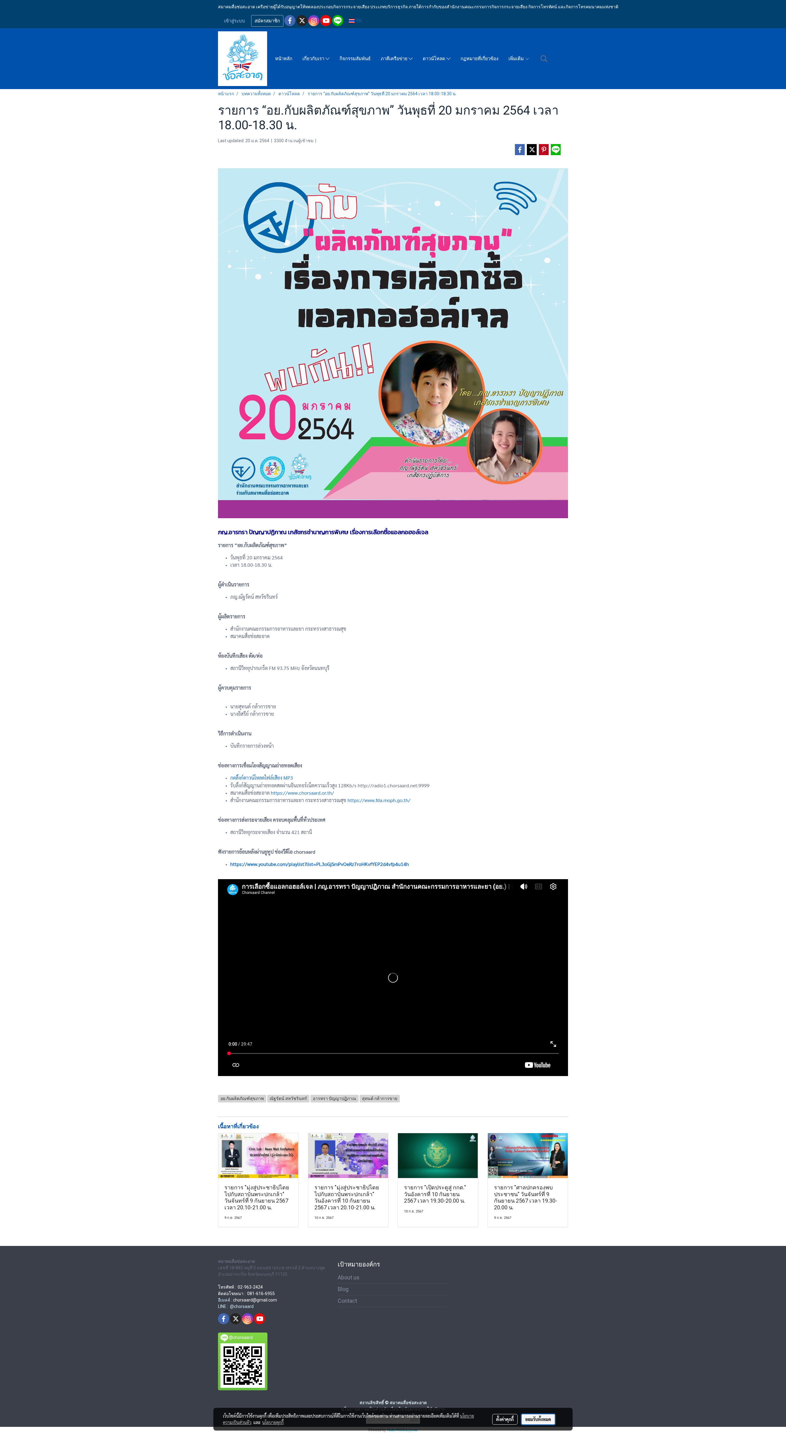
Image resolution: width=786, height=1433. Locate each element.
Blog (343, 1289)
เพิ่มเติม (516, 58)
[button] (544, 59)
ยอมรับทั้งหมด (538, 1419)
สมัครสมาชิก (267, 21)
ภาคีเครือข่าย (395, 58)
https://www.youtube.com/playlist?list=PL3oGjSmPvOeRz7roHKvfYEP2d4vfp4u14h (319, 864)
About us (349, 1277)
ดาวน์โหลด (434, 58)
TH (358, 20)
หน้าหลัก (283, 58)
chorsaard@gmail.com (255, 1300)
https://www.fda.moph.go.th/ (379, 800)
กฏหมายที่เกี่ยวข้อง (479, 58)
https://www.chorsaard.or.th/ (302, 792)
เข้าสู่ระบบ (234, 21)
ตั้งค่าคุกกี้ (505, 1419)
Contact (347, 1301)
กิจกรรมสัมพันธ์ (355, 58)
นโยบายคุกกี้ (273, 1422)
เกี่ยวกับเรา (313, 58)
